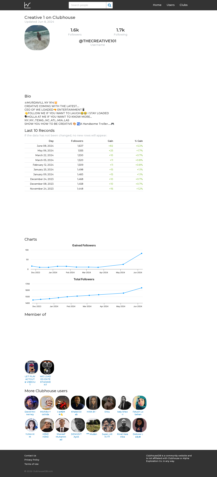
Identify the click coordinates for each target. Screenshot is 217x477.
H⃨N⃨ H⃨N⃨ (45, 435)
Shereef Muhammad (61, 437)
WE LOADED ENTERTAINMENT (45, 380)
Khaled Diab (76, 413)
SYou (107, 411)
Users (170, 5)
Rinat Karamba (122, 435)
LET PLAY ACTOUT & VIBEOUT (30, 380)
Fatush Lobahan (138, 413)
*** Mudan (91, 434)
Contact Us (30, 455)
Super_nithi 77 (107, 435)
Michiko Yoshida (45, 413)
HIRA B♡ (92, 411)
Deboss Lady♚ (138, 435)
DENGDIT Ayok (76, 435)
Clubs (183, 5)
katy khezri (122, 413)
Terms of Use (31, 464)
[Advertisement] (84, 73)
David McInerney (30, 413)
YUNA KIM (30, 435)
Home (157, 5)
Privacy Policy (31, 459)
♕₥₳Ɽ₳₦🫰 (61, 413)
